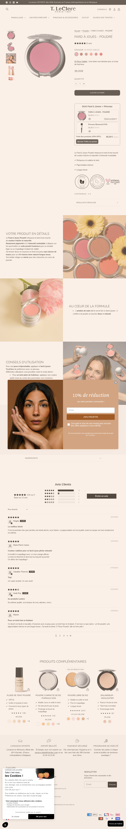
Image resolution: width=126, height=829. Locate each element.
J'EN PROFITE (90, 417)
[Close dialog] (115, 382)
